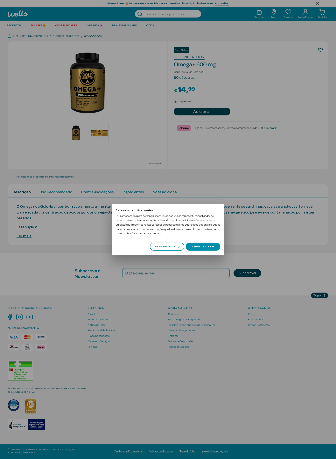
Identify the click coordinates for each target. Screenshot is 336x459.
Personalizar (165, 246)
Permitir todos (203, 246)
